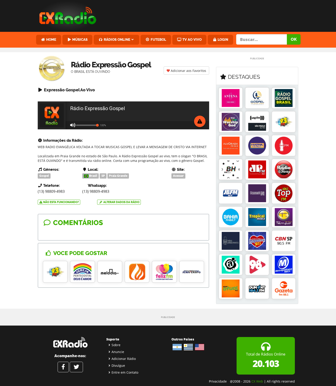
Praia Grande (118, 176)
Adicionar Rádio (124, 358)
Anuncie (118, 352)
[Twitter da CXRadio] (76, 367)
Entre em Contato (125, 372)
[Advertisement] (203, 14)
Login (222, 39)
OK (294, 39)
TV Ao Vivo (191, 39)
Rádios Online (116, 39)
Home (50, 39)
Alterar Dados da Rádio (121, 202)
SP (103, 176)
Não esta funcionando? (61, 202)
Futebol (158, 39)
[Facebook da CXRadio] (63, 367)
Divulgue (118, 365)
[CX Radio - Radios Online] (70, 342)
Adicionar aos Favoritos (188, 70)
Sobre (116, 345)
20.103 (266, 363)
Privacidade (218, 381)
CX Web (257, 381)
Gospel (44, 176)
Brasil (92, 176)
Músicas (79, 39)
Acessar (178, 176)
